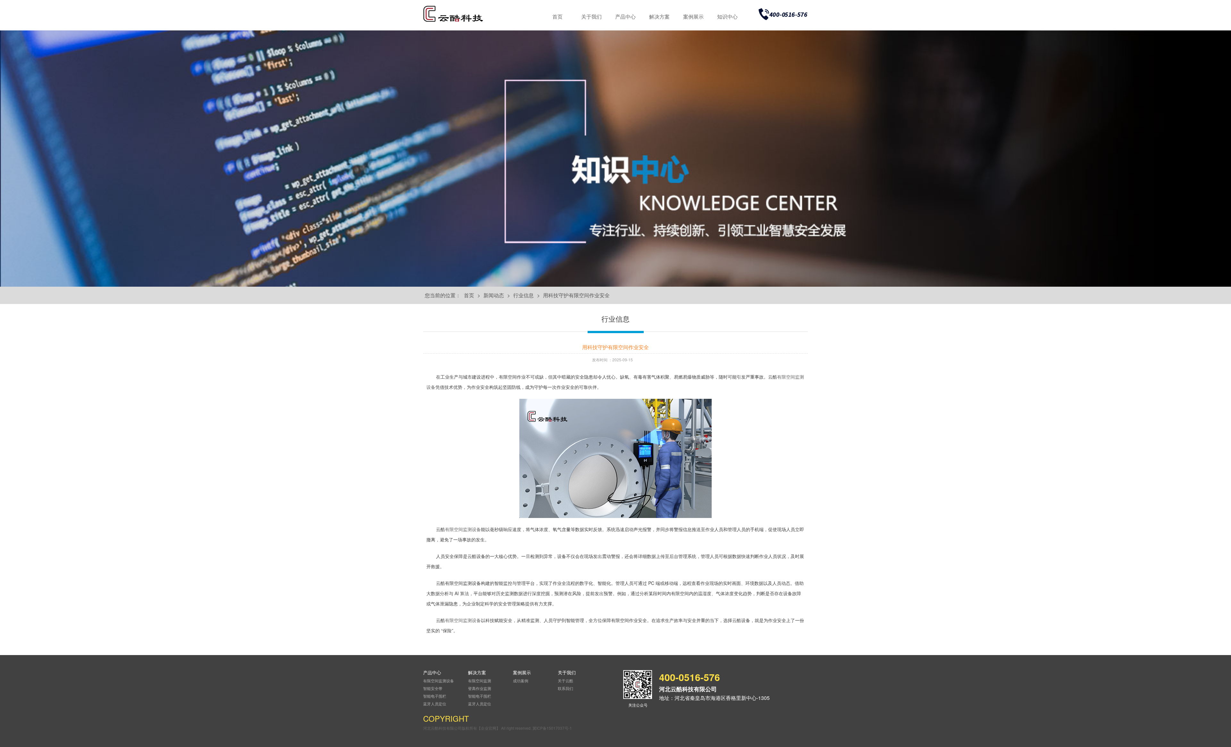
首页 (557, 16)
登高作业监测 (479, 688)
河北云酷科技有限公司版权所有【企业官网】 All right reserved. (477, 728)
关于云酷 (565, 680)
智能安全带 (432, 688)
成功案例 (520, 680)
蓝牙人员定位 (434, 703)
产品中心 (625, 16)
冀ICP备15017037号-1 (552, 728)
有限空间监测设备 (463, 529)
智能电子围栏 (434, 696)
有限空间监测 (479, 680)
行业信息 (523, 295)
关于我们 (591, 16)
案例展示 (693, 16)
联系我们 (565, 688)
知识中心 (727, 16)
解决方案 (659, 16)
